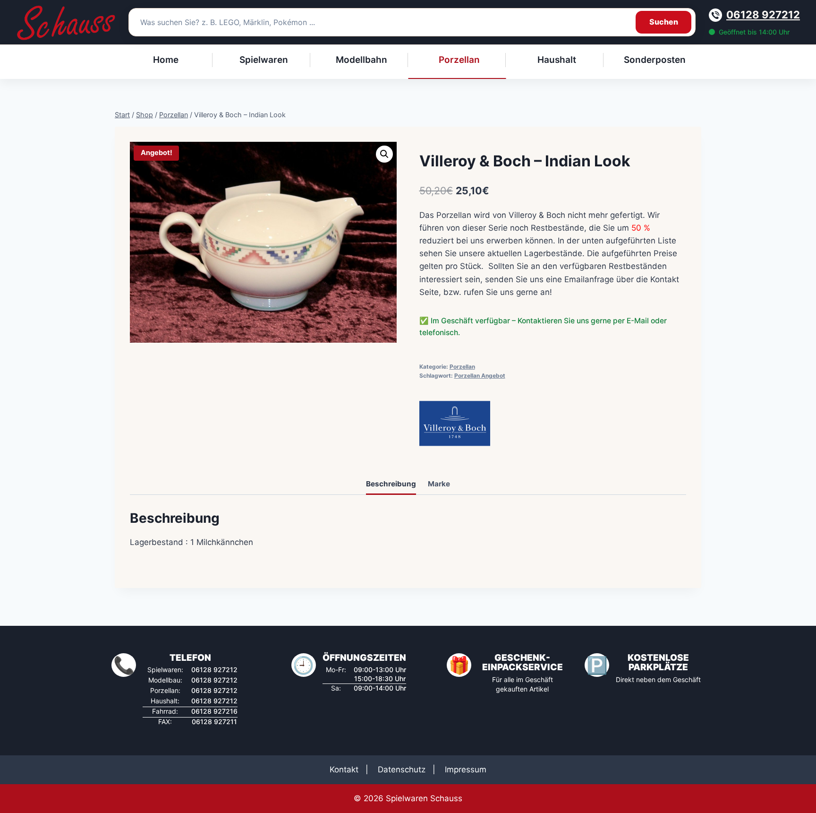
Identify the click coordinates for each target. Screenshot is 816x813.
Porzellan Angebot (479, 375)
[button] (384, 154)
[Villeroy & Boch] (454, 423)
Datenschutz (401, 769)
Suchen (663, 21)
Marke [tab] (439, 483)
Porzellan (462, 366)
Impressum (465, 769)
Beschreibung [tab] (391, 483)
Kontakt (344, 769)
